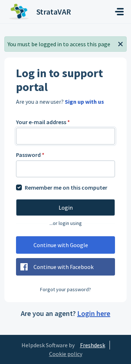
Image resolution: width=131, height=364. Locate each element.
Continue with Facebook (63, 266)
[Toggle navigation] (119, 11)
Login (66, 207)
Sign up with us (84, 101)
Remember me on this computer (66, 187)
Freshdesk (92, 345)
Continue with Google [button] (60, 245)
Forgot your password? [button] (65, 289)
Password (30, 154)
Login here (93, 313)
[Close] (120, 43)
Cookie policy (65, 353)
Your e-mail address (43, 122)
